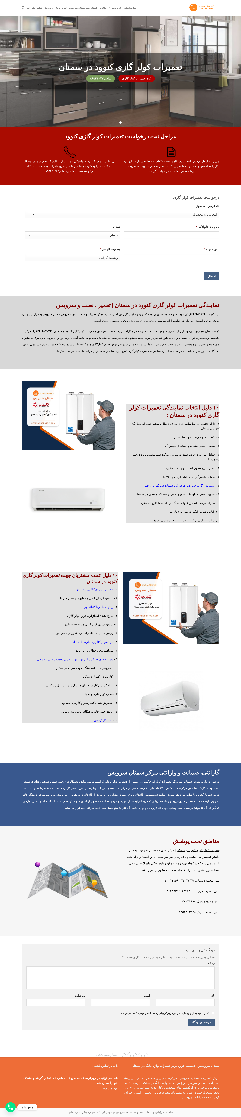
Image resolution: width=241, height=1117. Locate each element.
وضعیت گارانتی (109, 249)
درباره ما (49, 7)
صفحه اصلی (130, 7)
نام (212, 995)
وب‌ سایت (80, 995)
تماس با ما (61, 7)
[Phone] (10, 1107)
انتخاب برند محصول (206, 206)
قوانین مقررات (34, 7)
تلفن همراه (211, 249)
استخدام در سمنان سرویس (83, 7)
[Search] (23, 7)
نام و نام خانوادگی (207, 226)
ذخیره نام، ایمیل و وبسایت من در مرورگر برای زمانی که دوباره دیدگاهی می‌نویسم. (164, 1013)
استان (115, 226)
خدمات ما (116, 7)
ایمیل (146, 995)
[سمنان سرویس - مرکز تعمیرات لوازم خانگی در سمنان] (202, 8)
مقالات (103, 7)
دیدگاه (211, 963)
